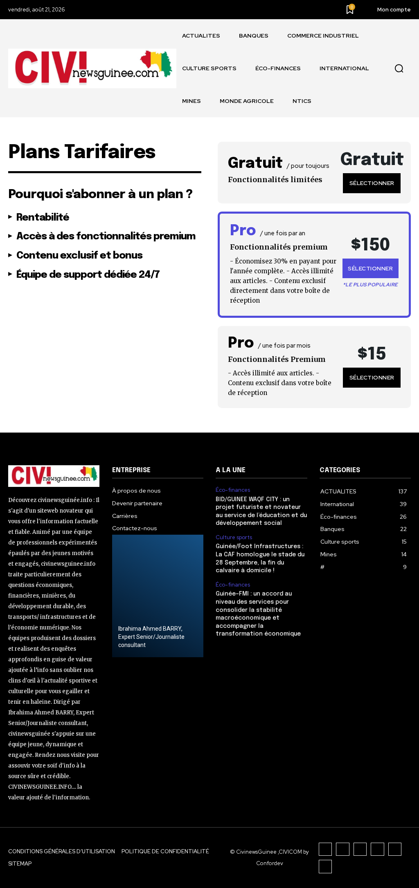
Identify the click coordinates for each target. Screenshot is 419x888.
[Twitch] (377, 849)
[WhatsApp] (325, 866)
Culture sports (234, 537)
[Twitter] (395, 849)
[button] (399, 68)
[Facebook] (325, 849)
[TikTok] (360, 849)
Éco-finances (233, 490)
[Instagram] (342, 849)
